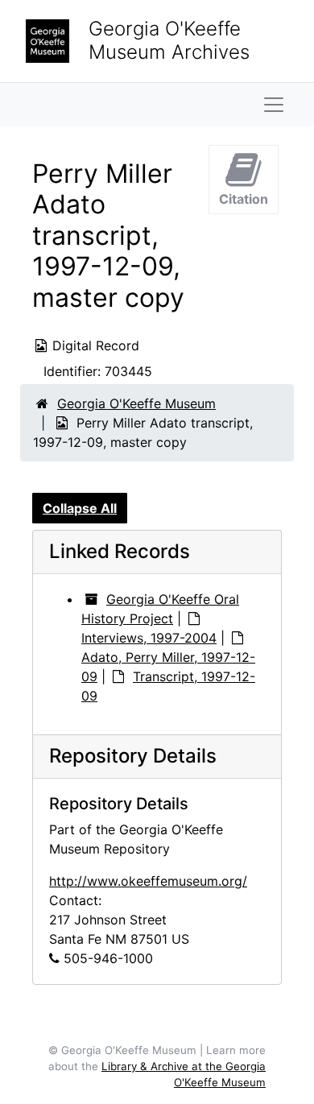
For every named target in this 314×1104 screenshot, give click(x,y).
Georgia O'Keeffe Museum (136, 403)
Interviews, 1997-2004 (149, 638)
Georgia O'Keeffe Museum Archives (169, 40)
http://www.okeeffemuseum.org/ (148, 881)
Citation (243, 199)
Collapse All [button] (80, 508)
